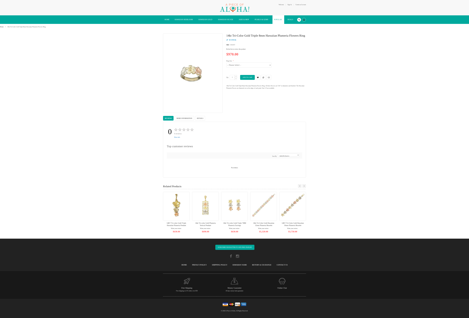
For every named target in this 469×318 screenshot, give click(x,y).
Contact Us (282, 265)
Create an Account (300, 4)
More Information (184, 118)
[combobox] (299, 20)
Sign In (290, 4)
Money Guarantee (234, 288)
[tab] (168, 118)
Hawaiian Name (240, 265)
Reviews (168, 118)
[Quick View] (176, 206)
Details (200, 118)
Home (2, 27)
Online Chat (282, 288)
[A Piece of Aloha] (234, 7)
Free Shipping (186, 288)
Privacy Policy (199, 265)
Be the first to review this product (236, 49)
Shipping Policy (219, 265)
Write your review (176, 228)
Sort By (274, 156)
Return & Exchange (261, 265)
